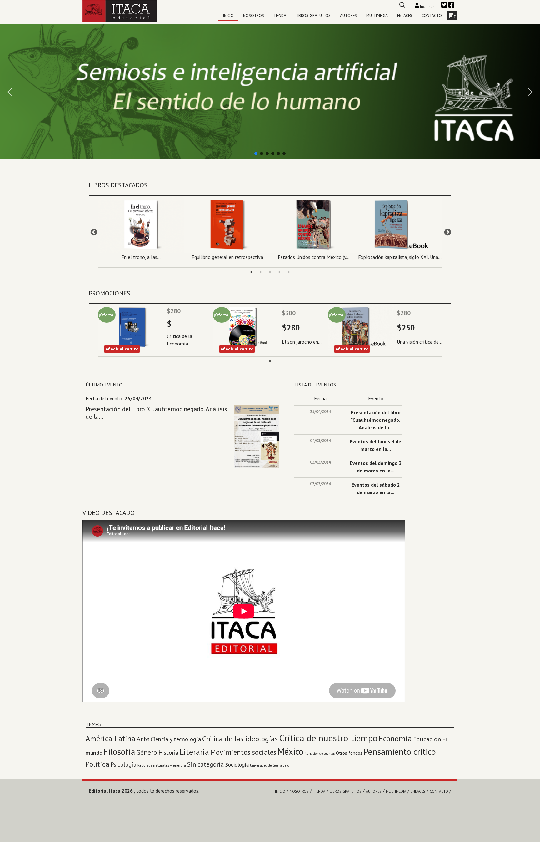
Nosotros (253, 15)
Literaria (194, 752)
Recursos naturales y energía (162, 765)
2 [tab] (261, 272)
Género (146, 752)
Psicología (123, 764)
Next (447, 232)
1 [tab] (251, 272)
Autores (348, 15)
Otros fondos (349, 753)
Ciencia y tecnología (176, 739)
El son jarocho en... (302, 342)
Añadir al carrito (122, 349)
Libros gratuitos (313, 15)
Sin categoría (205, 764)
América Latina (110, 739)
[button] (270, 91)
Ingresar (427, 6)
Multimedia (377, 15)
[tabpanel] (141, 230)
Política (97, 764)
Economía (395, 738)
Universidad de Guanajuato (269, 765)
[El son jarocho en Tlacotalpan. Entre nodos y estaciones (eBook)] (247, 327)
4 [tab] (279, 272)
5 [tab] (289, 272)
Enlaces (404, 15)
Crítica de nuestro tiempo (328, 738)
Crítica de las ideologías (240, 739)
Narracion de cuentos (320, 753)
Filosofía (119, 751)
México (290, 751)
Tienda (279, 15)
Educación (427, 739)
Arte (143, 738)
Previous (93, 232)
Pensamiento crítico (400, 751)
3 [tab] (270, 272)
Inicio (228, 15)
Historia (168, 752)
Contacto (432, 15)
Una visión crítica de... (419, 342)
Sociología (237, 764)
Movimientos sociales (243, 752)
